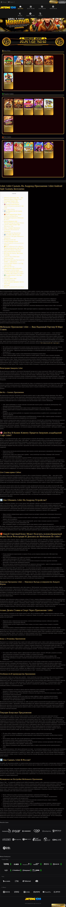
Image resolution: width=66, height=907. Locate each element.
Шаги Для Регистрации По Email (12, 251)
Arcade (20, 15)
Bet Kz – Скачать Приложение (11, 202)
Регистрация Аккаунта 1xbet (11, 201)
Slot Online (31, 8)
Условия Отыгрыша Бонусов (11, 241)
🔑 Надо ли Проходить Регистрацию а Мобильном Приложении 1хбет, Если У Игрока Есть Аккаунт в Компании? (14, 248)
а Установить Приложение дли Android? (14, 273)
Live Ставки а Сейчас (9, 209)
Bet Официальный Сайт (10, 239)
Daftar (53, 1)
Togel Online (30, 15)
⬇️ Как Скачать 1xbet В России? (12, 234)
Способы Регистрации (9, 280)
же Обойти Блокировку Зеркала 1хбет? (13, 271)
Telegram (11, 2)
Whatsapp (4, 2)
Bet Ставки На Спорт (9, 266)
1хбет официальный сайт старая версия (49, 343)
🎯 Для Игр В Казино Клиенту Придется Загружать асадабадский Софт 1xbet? (14, 206)
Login (62, 1)
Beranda (20, 8)
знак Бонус (6, 285)
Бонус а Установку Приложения (12, 228)
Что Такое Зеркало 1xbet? (10, 278)
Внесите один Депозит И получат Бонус (14, 287)
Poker (40, 15)
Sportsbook (53, 8)
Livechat (56, 906)
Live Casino (42, 8)
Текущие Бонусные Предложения (12, 233)
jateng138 (30, 903)
